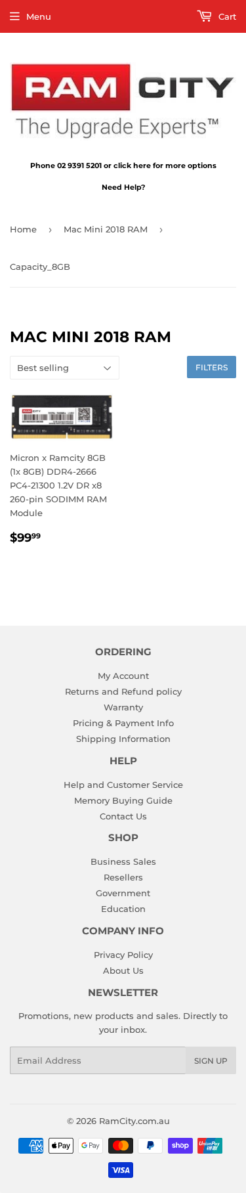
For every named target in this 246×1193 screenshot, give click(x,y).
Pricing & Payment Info (123, 723)
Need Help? (123, 187)
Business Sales (123, 861)
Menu (38, 16)
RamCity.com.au (134, 1121)
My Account (123, 675)
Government (123, 893)
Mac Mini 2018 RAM (106, 229)
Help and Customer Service (123, 784)
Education (123, 908)
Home (23, 229)
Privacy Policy (123, 954)
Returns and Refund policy (123, 691)
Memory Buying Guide (123, 800)
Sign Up (211, 1061)
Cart (226, 16)
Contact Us (123, 816)
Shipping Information (123, 738)
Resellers (123, 877)
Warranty (123, 707)
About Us (123, 970)
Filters (211, 367)
